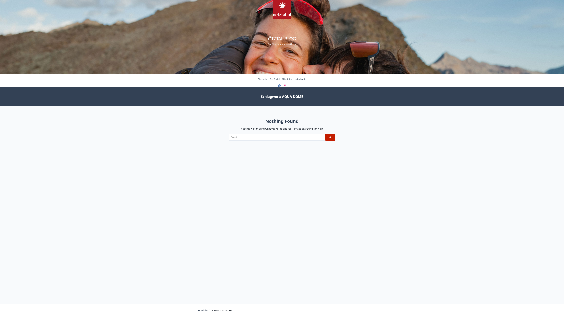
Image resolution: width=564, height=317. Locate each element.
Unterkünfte (300, 79)
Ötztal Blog (282, 39)
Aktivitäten (287, 79)
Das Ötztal (275, 79)
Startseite (262, 79)
